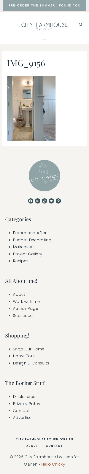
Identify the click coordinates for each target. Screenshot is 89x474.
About (19, 294)
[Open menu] (45, 40)
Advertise (22, 417)
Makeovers (24, 247)
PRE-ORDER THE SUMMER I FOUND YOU (44, 5)
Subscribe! (23, 315)
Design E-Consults (31, 363)
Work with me (26, 301)
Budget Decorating (32, 240)
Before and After (30, 232)
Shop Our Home (28, 349)
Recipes (21, 261)
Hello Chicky (53, 464)
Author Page (25, 308)
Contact (21, 410)
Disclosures (24, 396)
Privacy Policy (26, 403)
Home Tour (24, 356)
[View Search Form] (80, 24)
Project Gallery (27, 254)
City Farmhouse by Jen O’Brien (44, 439)
